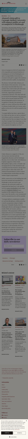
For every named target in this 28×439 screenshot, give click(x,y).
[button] (13, 437)
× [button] (26, 420)
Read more (17, 429)
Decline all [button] (19, 432)
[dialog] (14, 429)
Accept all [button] (7, 432)
